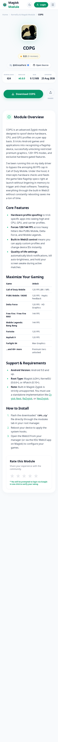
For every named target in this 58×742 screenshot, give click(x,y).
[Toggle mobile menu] (53, 5)
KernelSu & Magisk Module (23, 14)
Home (5, 14)
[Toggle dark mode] (29, 4)
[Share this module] (50, 92)
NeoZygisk (42, 398)
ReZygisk (27, 398)
